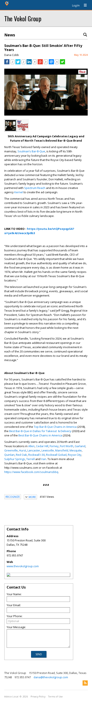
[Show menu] (84, 5)
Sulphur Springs (14, 459)
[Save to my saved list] (62, 63)
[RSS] (85, 683)
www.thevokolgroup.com (23, 566)
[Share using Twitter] (18, 63)
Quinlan (9, 455)
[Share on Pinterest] (82, 73)
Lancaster (33, 450)
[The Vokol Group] (8, 575)
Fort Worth (66, 446)
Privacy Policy (38, 696)
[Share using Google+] (40, 63)
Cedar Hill (42, 446)
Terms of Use (55, 696)
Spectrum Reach (34, 188)
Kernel (18, 192)
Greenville (11, 450)
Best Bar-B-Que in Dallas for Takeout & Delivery (40, 431)
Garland (80, 446)
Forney (54, 446)
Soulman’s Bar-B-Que (31, 151)
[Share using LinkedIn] (29, 63)
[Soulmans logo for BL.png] (22, 125)
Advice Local (11, 696)
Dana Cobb (11, 55)
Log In (76, 5)
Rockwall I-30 (36, 455)
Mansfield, (62, 450)
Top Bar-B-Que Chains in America (55, 427)
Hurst (22, 450)
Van (43, 459)
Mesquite (76, 450)
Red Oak (21, 455)
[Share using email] (51, 63)
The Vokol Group (22, 18)
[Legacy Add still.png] (10, 125)
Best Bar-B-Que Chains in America (40, 435)
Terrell (30, 459)
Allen (31, 446)
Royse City (74, 455)
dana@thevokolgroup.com (51, 677)
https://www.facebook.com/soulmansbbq (31, 472)
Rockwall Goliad (56, 455)
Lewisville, (48, 450)
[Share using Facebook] (6, 63)
